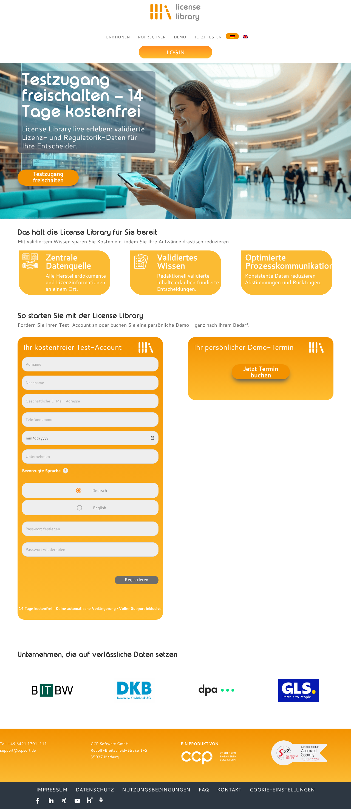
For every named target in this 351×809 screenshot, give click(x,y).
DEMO (180, 37)
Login (175, 52)
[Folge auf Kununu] (90, 800)
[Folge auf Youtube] (77, 800)
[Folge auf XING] (64, 800)
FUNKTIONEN (116, 37)
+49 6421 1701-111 (27, 743)
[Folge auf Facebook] (37, 800)
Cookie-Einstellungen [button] (282, 790)
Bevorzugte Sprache (41, 470)
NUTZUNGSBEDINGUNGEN (156, 790)
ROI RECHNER (152, 37)
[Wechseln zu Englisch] (245, 36)
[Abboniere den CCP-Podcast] (101, 800)
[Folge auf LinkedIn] (51, 800)
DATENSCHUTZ (95, 790)
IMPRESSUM (51, 790)
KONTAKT (229, 790)
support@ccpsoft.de (18, 750)
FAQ (204, 790)
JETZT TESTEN (208, 37)
